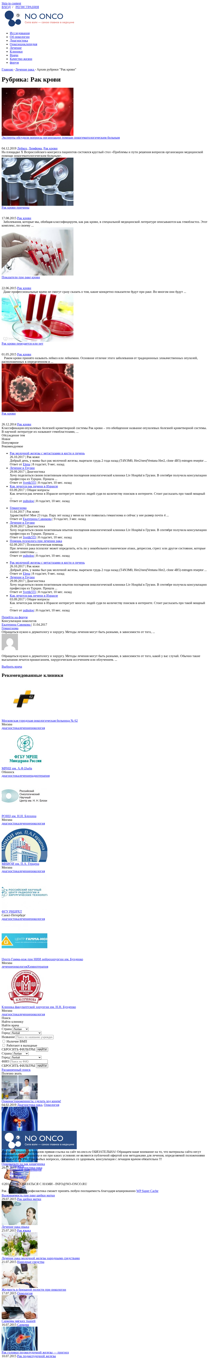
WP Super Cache (147, 1191)
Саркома (23, 1324)
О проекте (17, 1166)
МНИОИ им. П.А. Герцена (20, 863)
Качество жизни (21, 59)
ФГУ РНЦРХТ (12, 911)
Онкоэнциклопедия (23, 44)
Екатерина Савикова (37, 519)
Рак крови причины (15, 207)
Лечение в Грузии (22, 468)
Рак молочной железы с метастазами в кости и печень (47, 453)
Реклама (15, 1173)
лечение (24, 728)
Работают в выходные (22, 1045)
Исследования (20, 33)
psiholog (28, 501)
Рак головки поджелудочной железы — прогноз (35, 1352)
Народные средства (30, 1262)
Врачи (14, 55)
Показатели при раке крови (21, 277)
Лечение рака (24, 69)
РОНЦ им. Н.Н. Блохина (19, 816)
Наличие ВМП (17, 1041)
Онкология (51, 1105)
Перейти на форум (15, 617)
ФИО (5, 1061)
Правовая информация (25, 1169)
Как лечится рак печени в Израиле (34, 486)
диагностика (10, 728)
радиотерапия (40, 775)
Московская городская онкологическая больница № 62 (40, 720)
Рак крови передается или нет (22, 343)
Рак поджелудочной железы (36, 1356)
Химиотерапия (37, 966)
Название (8, 1037)
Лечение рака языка (15, 1227)
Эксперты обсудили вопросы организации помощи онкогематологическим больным (61, 137)
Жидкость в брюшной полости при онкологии (34, 1289)
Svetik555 (29, 482)
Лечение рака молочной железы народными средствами (41, 1258)
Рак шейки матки (29, 1199)
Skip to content (11, 3)
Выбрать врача (12, 666)
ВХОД (6, 7)
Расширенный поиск (16, 1069)
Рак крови (50, 148)
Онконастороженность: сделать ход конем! (31, 1101)
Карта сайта (18, 1177)
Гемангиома (18, 508)
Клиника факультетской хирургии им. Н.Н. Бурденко (39, 1007)
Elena (26, 464)
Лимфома (35, 148)
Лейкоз (22, 148)
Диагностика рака (29, 1105)
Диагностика (19, 40)
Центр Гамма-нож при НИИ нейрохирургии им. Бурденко (42, 959)
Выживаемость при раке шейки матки (28, 1195)
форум (14, 62)
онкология (37, 728)
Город (6, 1033)
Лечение (16, 48)
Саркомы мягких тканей (19, 1321)
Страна (7, 1029)
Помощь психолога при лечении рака (36, 541)
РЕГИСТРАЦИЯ (27, 7)
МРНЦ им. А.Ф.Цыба (17, 768)
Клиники (16, 51)
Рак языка (24, 1230)
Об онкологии (20, 37)
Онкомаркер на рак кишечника (23, 1164)
